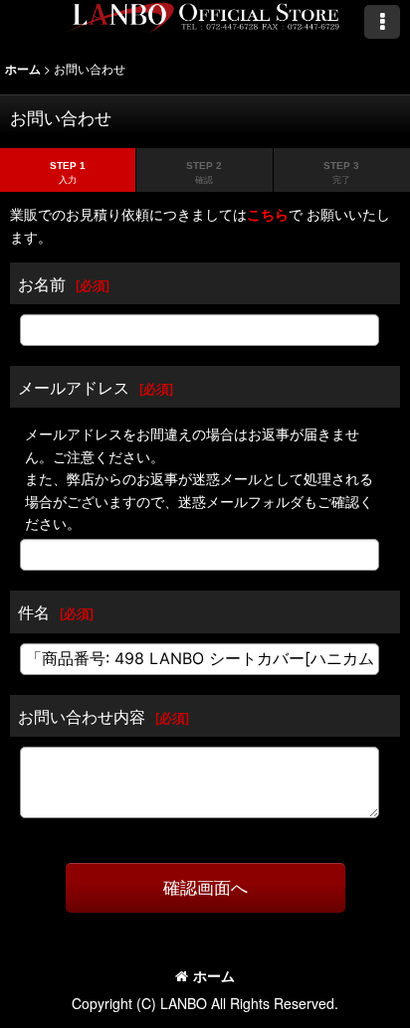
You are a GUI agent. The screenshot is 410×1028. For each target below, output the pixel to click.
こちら (268, 214)
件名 (34, 611)
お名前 (42, 283)
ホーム (214, 975)
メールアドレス (73, 387)
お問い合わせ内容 (81, 716)
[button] (382, 22)
